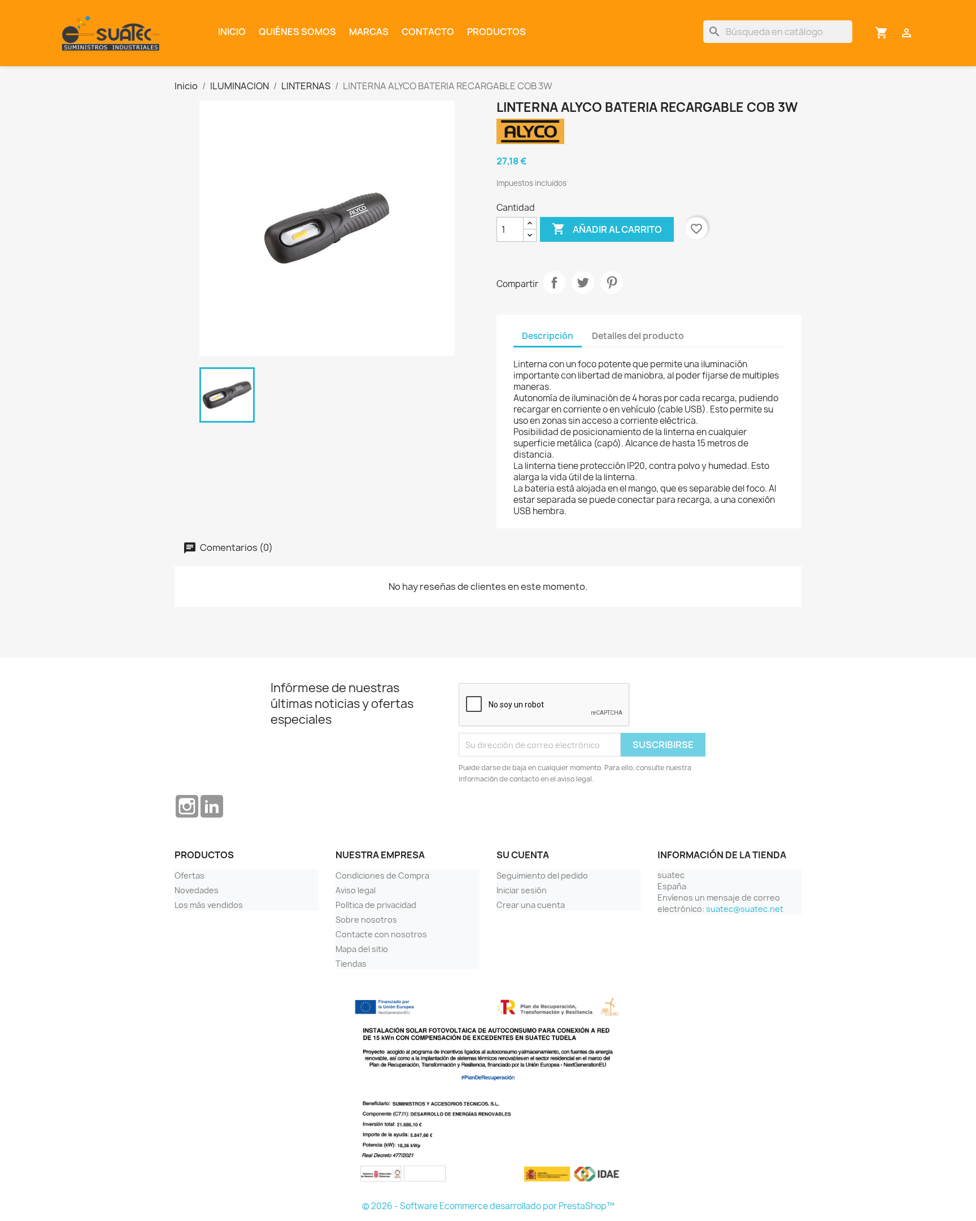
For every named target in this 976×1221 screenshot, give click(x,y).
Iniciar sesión (521, 890)
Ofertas (189, 875)
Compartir (554, 282)
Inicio (232, 31)
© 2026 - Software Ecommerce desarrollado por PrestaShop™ (488, 1206)
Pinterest (611, 282)
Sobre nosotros (366, 919)
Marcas (369, 31)
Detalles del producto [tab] (638, 336)
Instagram (187, 806)
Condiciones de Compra (382, 875)
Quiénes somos (297, 31)
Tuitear (583, 282)
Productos (496, 31)
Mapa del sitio (362, 949)
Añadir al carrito (607, 229)
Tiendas (351, 963)
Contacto (428, 31)
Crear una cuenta (530, 905)
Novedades (197, 890)
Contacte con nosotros (381, 934)
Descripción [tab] (547, 336)
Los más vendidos (209, 905)
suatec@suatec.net (744, 908)
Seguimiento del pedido (542, 875)
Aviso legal (356, 890)
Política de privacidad (376, 905)
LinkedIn (212, 806)
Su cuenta (522, 855)
